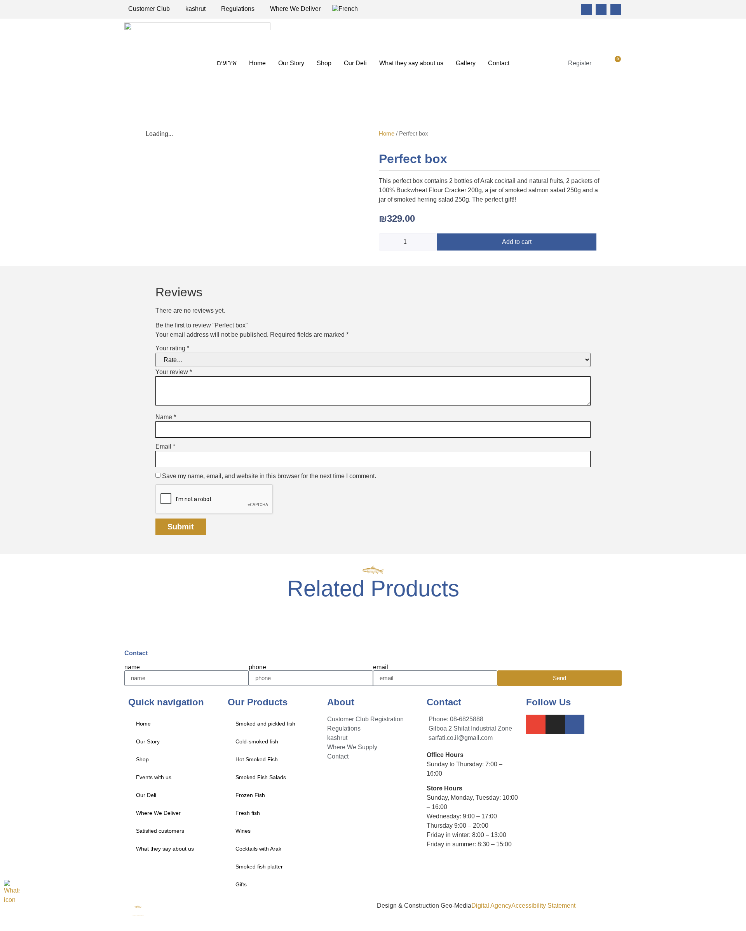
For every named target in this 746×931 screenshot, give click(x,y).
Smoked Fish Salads (260, 777)
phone (257, 667)
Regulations (237, 8)
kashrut (195, 8)
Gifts (241, 884)
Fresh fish (247, 813)
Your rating (172, 348)
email (380, 667)
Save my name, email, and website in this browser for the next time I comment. (269, 476)
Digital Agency (491, 905)
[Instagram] (601, 9)
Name (165, 417)
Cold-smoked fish (256, 741)
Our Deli (355, 63)
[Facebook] (615, 9)
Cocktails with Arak (258, 849)
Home (257, 63)
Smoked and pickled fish (265, 723)
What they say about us (411, 63)
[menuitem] (345, 9)
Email (165, 447)
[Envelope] (586, 9)
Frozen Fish (250, 795)
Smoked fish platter (259, 866)
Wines (243, 831)
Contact (498, 63)
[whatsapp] (11, 894)
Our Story (291, 63)
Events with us (153, 777)
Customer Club (149, 8)
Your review (173, 372)
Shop (324, 63)
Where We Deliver (295, 8)
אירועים (227, 63)
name (132, 667)
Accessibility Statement (543, 905)
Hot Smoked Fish (256, 759)
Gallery (466, 63)
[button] (601, 63)
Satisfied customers (160, 831)
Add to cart (517, 241)
